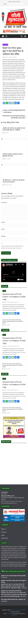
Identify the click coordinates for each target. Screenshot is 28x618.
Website (3, 236)
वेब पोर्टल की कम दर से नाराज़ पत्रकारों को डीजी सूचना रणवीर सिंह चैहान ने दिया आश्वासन (14, 117)
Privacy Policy (4, 538)
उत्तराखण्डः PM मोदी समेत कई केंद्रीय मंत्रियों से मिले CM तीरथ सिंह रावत (14, 111)
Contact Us (4, 532)
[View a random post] (25, 36)
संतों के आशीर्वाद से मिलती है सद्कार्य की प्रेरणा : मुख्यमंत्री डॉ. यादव (13, 599)
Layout (3, 535)
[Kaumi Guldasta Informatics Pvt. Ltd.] (3, 36)
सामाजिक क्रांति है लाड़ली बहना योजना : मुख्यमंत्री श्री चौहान (13, 155)
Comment (4, 202)
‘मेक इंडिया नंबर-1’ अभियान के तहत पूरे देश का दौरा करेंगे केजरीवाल (13, 181)
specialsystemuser (15, 302)
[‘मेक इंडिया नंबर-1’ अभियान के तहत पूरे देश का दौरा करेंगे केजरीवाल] (14, 165)
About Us (3, 529)
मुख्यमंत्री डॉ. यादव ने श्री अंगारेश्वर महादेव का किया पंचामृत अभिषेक (13, 575)
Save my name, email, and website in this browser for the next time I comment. (12, 247)
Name (3, 222)
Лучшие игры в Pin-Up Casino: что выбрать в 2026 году (13, 296)
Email (3, 229)
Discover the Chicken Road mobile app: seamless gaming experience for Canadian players (12, 321)
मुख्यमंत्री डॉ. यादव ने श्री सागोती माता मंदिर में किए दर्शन (11, 591)
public (4, 290)
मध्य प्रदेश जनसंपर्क (21, 571)
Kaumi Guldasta (13, 57)
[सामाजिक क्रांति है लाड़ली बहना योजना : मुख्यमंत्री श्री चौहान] (14, 139)
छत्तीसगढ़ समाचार (5, 44)
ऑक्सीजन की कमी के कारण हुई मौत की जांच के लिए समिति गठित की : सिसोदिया (14, 129)
